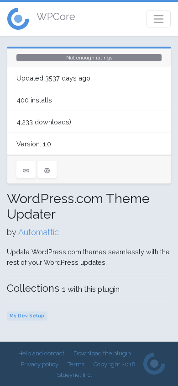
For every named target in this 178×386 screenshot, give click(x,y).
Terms (76, 364)
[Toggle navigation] (159, 19)
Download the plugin (102, 353)
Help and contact (41, 353)
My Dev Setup (27, 316)
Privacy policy (39, 364)
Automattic (38, 232)
